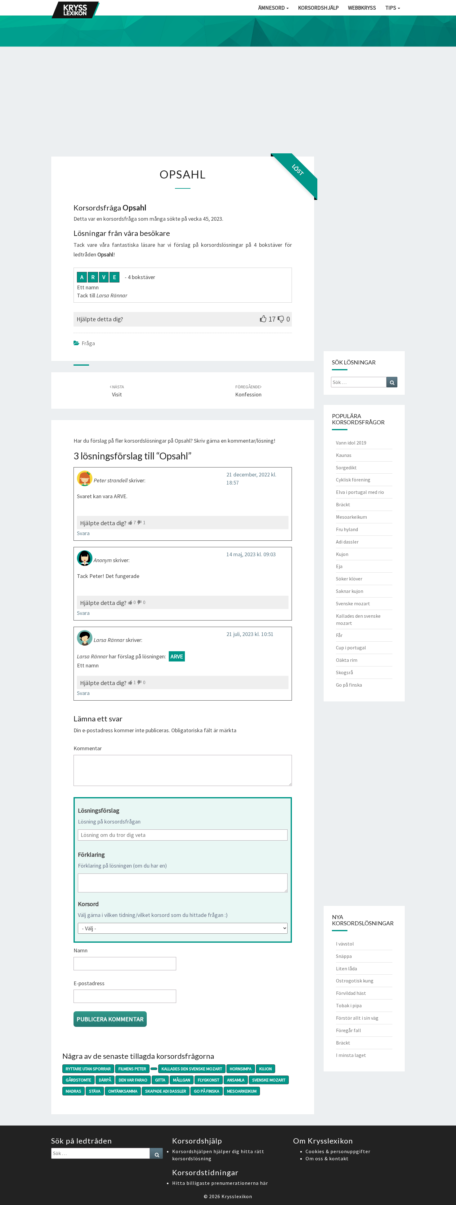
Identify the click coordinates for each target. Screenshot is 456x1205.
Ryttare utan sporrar (88, 1069)
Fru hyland (347, 529)
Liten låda (346, 968)
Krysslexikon (236, 1196)
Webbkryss (362, 7)
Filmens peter (132, 1069)
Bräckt (343, 504)
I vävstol (345, 944)
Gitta (160, 1080)
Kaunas (343, 455)
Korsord (88, 904)
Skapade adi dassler (165, 1091)
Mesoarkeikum (242, 1091)
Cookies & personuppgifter (338, 1151)
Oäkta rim (346, 660)
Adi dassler (347, 542)
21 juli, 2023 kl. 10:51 (250, 634)
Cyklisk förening (353, 479)
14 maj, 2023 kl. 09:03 (251, 554)
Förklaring (91, 854)
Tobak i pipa (349, 1005)
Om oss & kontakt (327, 1158)
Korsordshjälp (318, 7)
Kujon (265, 1069)
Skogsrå (344, 672)
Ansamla (235, 1080)
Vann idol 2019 (351, 443)
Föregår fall (348, 1030)
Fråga (88, 343)
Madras (73, 1091)
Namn (80, 950)
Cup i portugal (351, 647)
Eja (339, 566)
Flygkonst (208, 1080)
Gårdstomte (78, 1080)
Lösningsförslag (98, 810)
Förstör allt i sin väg (357, 1018)
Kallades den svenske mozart (192, 1069)
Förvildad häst (351, 993)
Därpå (105, 1080)
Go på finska (206, 1091)
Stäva (95, 1091)
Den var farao (133, 1080)
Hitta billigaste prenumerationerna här (220, 1183)
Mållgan (181, 1080)
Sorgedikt (346, 467)
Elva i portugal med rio (360, 492)
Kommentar (88, 748)
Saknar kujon (349, 591)
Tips (391, 7)
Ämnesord (272, 7)
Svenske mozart (268, 1080)
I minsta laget (351, 1055)
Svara (83, 533)
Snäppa (344, 956)
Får (339, 635)
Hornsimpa (241, 1069)
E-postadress (89, 983)
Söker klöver (349, 578)
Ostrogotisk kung (354, 980)
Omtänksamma (122, 1091)
